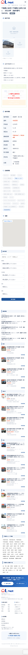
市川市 (4, 543)
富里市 (19, 552)
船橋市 (7, 543)
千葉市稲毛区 (18, 539)
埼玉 (9, 606)
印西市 (12, 552)
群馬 (2, 611)
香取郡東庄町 (12, 556)
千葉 (2, 609)
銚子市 (22, 541)
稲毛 (4, 570)
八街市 (8, 552)
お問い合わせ (21, 583)
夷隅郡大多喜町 (18, 558)
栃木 (9, 609)
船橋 (8, 566)
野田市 (23, 543)
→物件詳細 (23, 354)
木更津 (20, 570)
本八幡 (15, 568)
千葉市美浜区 (17, 541)
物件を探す (8, 583)
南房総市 (4, 554)
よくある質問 (17, 609)
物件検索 (3, 604)
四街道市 (20, 550)
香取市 (8, 554)
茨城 (9, 611)
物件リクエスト (18, 604)
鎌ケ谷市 (4, 550)
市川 (19, 566)
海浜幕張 (15, 566)
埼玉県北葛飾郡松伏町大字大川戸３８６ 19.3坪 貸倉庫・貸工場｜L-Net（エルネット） (13, 328)
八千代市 (14, 548)
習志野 (4, 568)
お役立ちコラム (18, 611)
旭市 (18, 546)
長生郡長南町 (11, 558)
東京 (9, 604)
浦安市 (16, 550)
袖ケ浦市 (4, 552)
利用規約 (3, 625)
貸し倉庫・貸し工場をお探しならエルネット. (17, 643)
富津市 (12, 550)
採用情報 (3, 621)
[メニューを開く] (25, 2)
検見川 (4, 572)
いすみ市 (16, 554)
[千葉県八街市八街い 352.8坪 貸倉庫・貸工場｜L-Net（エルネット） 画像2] (8, 43)
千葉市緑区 (11, 541)
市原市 (7, 548)
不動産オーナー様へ (19, 613)
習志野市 (22, 546)
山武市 (12, 554)
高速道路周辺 (7, 209)
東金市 (15, 546)
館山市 (11, 543)
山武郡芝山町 (5, 558)
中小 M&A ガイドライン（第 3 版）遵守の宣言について (7, 628)
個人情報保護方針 (5, 623)
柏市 (4, 548)
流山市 (10, 548)
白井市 (16, 552)
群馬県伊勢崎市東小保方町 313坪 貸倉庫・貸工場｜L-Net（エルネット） (13, 316)
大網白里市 (21, 554)
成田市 (7, 546)
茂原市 (4, 546)
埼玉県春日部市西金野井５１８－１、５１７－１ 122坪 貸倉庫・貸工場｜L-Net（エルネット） (13, 322)
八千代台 (19, 568)
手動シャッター (18, 178)
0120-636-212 (15, 635)
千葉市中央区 (5, 539)
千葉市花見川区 (12, 539)
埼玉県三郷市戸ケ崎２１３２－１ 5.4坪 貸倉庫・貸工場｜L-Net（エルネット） (13, 333)
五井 (7, 572)
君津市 (8, 550)
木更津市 (15, 543)
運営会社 (3, 619)
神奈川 (2, 606)
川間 (17, 570)
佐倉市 (11, 546)
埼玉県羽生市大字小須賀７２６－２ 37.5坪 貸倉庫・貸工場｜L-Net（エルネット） (13, 339)
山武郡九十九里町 (19, 556)
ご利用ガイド (17, 606)
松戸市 (19, 543)
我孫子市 (19, 548)
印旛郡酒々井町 (6, 556)
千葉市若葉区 (5, 541)
